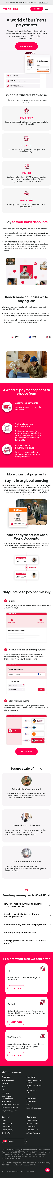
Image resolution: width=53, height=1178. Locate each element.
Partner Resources (33, 1108)
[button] (46, 8)
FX (3, 1090)
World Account (8, 1080)
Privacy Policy (7, 1130)
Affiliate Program (33, 1133)
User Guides (31, 1102)
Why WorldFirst (32, 1123)
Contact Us (31, 1127)
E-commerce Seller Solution (34, 1081)
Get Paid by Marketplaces (7, 1097)
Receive (5, 1083)
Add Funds (6, 1101)
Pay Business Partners (10, 1104)
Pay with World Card (10, 1108)
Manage (5, 1093)
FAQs (28, 1105)
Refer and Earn (32, 1130)
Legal (4, 1120)
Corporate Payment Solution (34, 1086)
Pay (3, 1086)
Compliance (7, 1123)
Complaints (7, 1127)
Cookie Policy (7, 1133)
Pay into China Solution (32, 1091)
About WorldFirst (32, 1120)
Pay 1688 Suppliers (9, 1111)
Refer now (43, 2)
